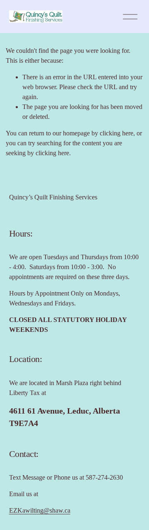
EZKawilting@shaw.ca (39, 510)
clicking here (116, 133)
